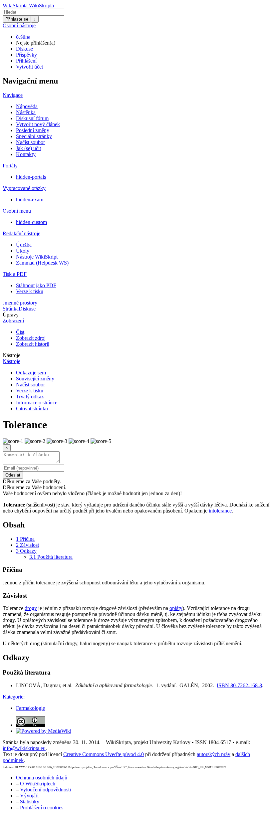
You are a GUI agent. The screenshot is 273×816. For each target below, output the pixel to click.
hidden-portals (31, 177)
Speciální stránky (34, 136)
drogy (31, 608)
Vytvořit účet (29, 67)
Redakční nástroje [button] (21, 233)
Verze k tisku (29, 291)
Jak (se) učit (28, 148)
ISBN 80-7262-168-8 (239, 685)
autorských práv (213, 754)
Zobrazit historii (32, 344)
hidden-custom (31, 222)
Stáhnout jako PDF (36, 285)
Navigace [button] (13, 95)
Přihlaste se (16, 19)
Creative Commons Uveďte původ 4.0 (103, 754)
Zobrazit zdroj (31, 338)
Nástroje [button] (11, 355)
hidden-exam (29, 199)
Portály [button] (10, 165)
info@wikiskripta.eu (24, 748)
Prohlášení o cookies (41, 807)
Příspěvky (26, 55)
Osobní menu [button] (17, 211)
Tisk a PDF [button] (15, 274)
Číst (20, 332)
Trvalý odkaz (30, 396)
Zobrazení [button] (13, 320)
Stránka (11, 308)
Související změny (35, 378)
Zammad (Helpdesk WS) (42, 263)
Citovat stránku (32, 408)
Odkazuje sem (31, 372)
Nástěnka (26, 112)
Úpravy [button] (11, 314)
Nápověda (27, 106)
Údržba (24, 245)
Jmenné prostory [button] (20, 303)
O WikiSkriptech (37, 783)
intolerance (220, 510)
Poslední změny (32, 130)
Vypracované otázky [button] (24, 188)
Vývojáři (29, 795)
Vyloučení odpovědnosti (45, 789)
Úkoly (22, 251)
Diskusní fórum (32, 118)
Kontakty (26, 154)
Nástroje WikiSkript (37, 257)
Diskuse (24, 49)
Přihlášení (26, 61)
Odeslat (12, 475)
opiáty (175, 608)
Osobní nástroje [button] (19, 25)
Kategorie (13, 697)
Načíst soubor (30, 142)
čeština (23, 37)
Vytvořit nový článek (38, 124)
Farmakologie (30, 708)
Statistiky (29, 801)
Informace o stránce (36, 402)
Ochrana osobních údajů (41, 777)
